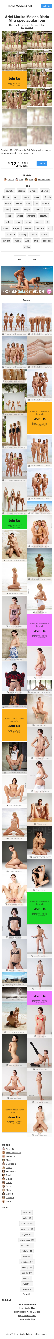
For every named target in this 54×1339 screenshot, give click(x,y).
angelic (39, 222)
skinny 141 (27, 1267)
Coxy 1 (9, 1182)
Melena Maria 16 (13, 1152)
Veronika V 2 (11, 1171)
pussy (37, 197)
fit (47, 222)
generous (47, 240)
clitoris (16, 209)
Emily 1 (9, 1186)
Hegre (19, 6)
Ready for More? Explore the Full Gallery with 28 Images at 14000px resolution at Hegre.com (26, 152)
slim (48, 209)
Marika (11, 179)
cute (28, 203)
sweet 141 (27, 1283)
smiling (22, 234)
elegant (16, 228)
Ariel (21, 179)
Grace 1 (9, 1193)
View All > (27, 1293)
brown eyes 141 (27, 1239)
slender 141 (27, 1272)
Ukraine (33, 190)
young (6, 228)
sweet (20, 215)
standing (31, 215)
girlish (27, 247)
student (28, 228)
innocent (40, 228)
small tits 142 (27, 1228)
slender (38, 209)
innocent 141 (27, 1245)
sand (7, 209)
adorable (11, 234)
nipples (21, 190)
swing (8, 222)
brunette (9, 190)
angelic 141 (27, 1234)
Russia (47, 197)
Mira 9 (9, 1160)
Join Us (46, 5)
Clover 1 (10, 1178)
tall (36, 203)
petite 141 (27, 1256)
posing (10, 215)
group (18, 222)
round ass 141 (27, 1261)
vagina (18, 240)
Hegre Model (27, 1319)
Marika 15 (10, 1156)
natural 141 (27, 1250)
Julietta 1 (10, 1197)
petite (16, 197)
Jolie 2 (9, 1167)
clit (49, 228)
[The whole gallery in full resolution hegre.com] (39, 116)
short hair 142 (27, 1223)
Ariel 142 (10, 1148)
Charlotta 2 (11, 1163)
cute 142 (27, 1217)
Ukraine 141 (27, 1289)
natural (19, 203)
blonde (6, 197)
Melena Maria (44, 179)
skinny (27, 197)
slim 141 (27, 1278)
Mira (31, 179)
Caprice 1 (10, 1175)
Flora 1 (9, 1190)
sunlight (6, 240)
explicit (45, 203)
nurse (28, 222)
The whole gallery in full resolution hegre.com (27, 26)
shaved (44, 190)
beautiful (43, 215)
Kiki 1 (8, 1201)
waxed (44, 234)
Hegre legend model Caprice (27, 1311)
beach (8, 203)
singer (27, 209)
